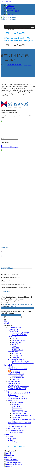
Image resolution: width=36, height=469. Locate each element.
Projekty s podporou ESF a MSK (18, 427)
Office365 (9, 457)
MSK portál (10, 14)
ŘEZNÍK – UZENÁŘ (17, 350)
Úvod (5, 321)
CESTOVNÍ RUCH (17, 355)
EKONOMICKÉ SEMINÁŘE (16, 397)
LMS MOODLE (15, 372)
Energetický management (16, 430)
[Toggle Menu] (32, 27)
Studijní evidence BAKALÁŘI (18, 369)
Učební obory (12, 337)
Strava (12, 6)
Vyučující (10, 440)
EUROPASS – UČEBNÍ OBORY (17, 389)
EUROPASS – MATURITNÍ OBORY (18, 387)
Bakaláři (8, 453)
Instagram (16, 12)
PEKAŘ (14, 346)
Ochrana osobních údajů (15, 432)
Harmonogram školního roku (17, 398)
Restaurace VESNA (17, 410)
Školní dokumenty (14, 428)
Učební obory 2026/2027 (19, 335)
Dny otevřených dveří (14, 327)
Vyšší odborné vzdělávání (16, 359)
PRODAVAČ (15, 348)
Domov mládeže (17, 408)
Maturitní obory (13, 352)
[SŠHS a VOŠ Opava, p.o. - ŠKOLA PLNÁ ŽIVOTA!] (9, 18)
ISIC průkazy (12, 367)
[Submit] (5, 319)
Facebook (16, 10)
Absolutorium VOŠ (17, 376)
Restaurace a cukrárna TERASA (21, 415)
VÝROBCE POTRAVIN (18, 340)
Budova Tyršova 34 (17, 402)
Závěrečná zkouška (14, 383)
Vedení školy (12, 438)
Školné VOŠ (15, 379)
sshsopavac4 (27, 65)
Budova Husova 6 (17, 404)
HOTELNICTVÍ (16, 353)
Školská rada (12, 425)
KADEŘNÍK (15, 344)
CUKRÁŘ (14, 338)
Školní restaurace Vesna (19, 413)
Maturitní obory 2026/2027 (20, 333)
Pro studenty (8, 365)
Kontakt (6, 434)
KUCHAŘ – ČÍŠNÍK (17, 342)
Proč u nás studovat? (14, 329)
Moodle (14, 9)
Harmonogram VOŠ (18, 378)
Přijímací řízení (13, 331)
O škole (6, 391)
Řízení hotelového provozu (20, 361)
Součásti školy (12, 400)
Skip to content (6, 2)
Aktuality (2, 50)
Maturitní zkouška (14, 381)
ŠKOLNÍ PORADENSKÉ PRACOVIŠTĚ (19, 423)
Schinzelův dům (17, 417)
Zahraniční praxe (13, 385)
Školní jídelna (16, 406)
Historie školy (12, 442)
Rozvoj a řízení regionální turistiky (23, 363)
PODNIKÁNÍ (15, 357)
